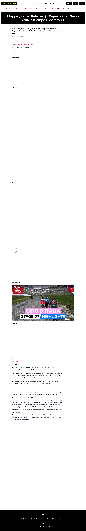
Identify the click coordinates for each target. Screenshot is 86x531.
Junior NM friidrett (53, 8)
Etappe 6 (14, 44)
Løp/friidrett (34, 3)
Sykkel (45, 3)
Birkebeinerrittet (42, 8)
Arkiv (48, 518)
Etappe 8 (20, 44)
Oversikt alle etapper (28, 44)
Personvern (38, 518)
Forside (22, 518)
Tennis (61, 3)
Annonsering (32, 518)
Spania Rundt (28, 8)
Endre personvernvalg (60, 518)
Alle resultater (78, 8)
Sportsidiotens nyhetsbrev (66, 8)
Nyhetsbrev (52, 518)
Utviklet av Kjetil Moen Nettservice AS (43, 526)
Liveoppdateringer (16, 252)
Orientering (51, 3)
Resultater (69, 3)
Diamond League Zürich (17, 8)
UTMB (35, 8)
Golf (57, 3)
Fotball (40, 3)
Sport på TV (7, 8)
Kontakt (26, 518)
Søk (75, 3)
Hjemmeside (15, 361)
